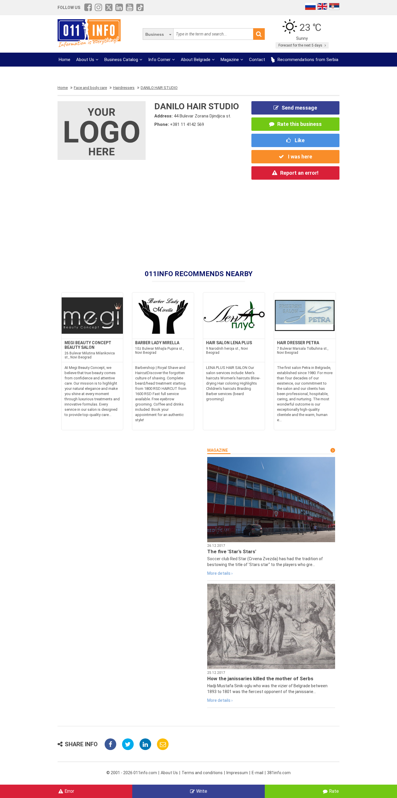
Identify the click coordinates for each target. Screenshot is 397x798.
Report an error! (299, 173)
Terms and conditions (202, 772)
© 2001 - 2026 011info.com (131, 772)
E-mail (257, 772)
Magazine (230, 59)
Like (299, 140)
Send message (299, 108)
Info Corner (159, 59)
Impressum (237, 772)
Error (69, 791)
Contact (257, 59)
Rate (334, 791)
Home (64, 59)
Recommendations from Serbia (307, 59)
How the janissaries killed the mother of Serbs (260, 678)
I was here (299, 156)
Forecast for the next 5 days (300, 45)
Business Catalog (121, 59)
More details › (220, 573)
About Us (85, 59)
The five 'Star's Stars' (231, 551)
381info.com (279, 772)
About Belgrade (195, 59)
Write (201, 791)
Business (154, 34)
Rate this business (299, 124)
